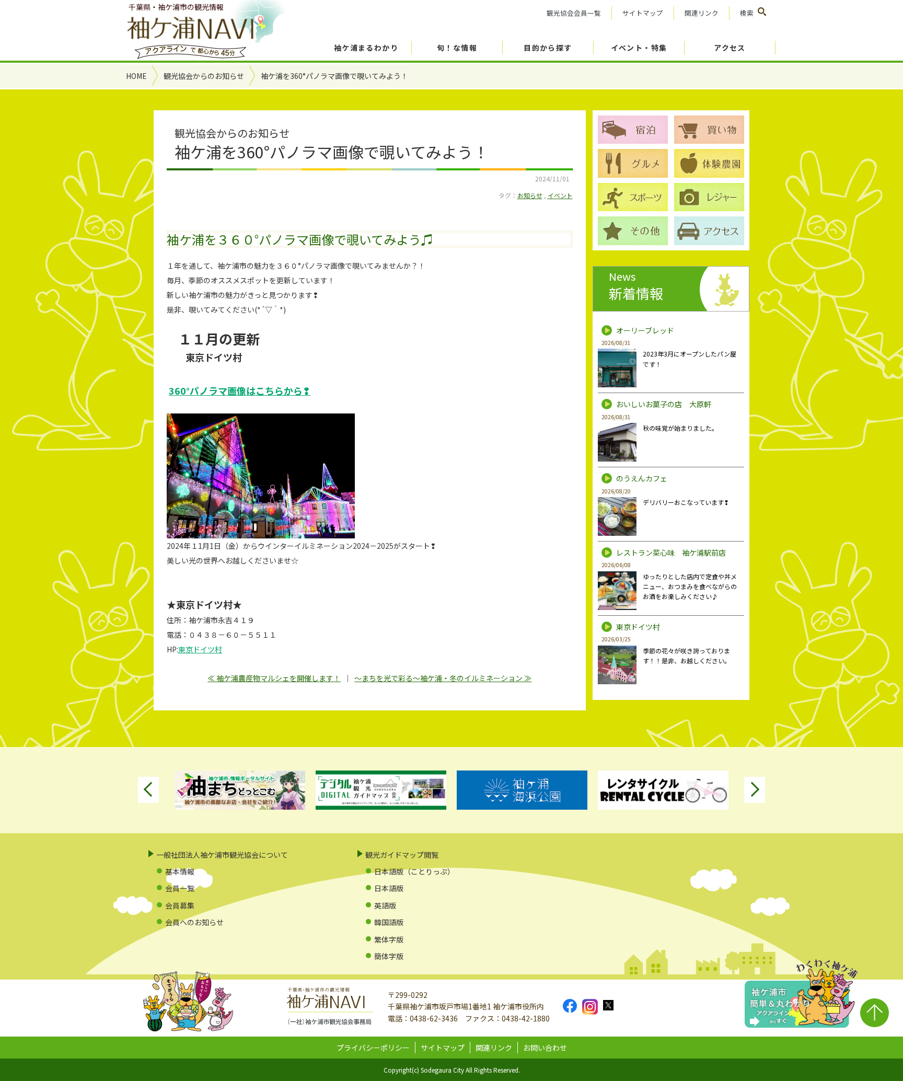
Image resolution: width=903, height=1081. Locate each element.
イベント (560, 195)
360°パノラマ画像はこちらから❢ (239, 390)
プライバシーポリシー (373, 1047)
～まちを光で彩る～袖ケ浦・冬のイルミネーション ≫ (442, 678)
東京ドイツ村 (200, 649)
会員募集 (179, 905)
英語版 (385, 905)
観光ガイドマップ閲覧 (401, 854)
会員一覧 (179, 888)
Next (754, 790)
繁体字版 (388, 939)
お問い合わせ (545, 1047)
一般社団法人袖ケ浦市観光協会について (222, 854)
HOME (136, 76)
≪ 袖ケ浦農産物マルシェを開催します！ (274, 678)
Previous (148, 790)
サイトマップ (642, 13)
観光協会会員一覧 (574, 13)
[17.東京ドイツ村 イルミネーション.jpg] (370, 475)
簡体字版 (388, 956)
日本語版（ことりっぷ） (414, 871)
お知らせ (529, 195)
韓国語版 (388, 922)
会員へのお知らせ (194, 922)
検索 (747, 13)
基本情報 (179, 871)
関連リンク (702, 13)
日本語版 (388, 888)
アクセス (730, 47)
